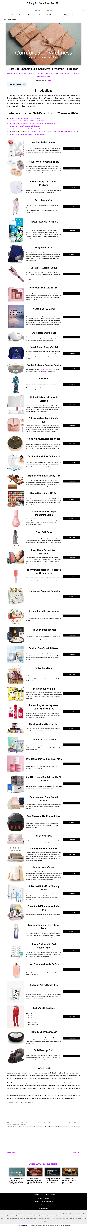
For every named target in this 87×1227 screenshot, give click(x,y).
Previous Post (11, 1152)
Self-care (11, 15)
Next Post (77, 1152)
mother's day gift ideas (56, 73)
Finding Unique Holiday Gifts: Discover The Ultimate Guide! (52, 1180)
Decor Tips (31, 15)
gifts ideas (44, 73)
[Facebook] (36, 10)
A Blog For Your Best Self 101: (43, 3)
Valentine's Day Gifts (43, 76)
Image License (43, 1208)
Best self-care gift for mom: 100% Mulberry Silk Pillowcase (27, 129)
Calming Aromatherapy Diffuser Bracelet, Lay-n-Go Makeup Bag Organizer (54, 131)
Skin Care (21, 15)
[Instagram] (39, 10)
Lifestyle (49, 15)
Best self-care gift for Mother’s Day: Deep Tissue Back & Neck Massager (32, 123)
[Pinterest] (42, 10)
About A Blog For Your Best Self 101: (43, 1195)
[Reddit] (45, 10)
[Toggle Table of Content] (23, 84)
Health (40, 15)
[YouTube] (48, 10)
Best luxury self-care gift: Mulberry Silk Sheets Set (24, 126)
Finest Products (43, 1198)
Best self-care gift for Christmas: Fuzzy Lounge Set (25, 118)
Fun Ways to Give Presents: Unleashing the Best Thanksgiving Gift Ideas (34, 1181)
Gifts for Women (12, 73)
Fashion (58, 15)
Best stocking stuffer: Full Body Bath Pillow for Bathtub (26, 121)
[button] (83, 10)
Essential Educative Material (43, 1201)
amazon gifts (22, 73)
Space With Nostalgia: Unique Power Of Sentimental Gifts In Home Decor (16, 1181)
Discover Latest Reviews (9, 19)
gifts (39, 73)
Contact (43, 1205)
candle (44, 371)
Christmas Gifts (32, 73)
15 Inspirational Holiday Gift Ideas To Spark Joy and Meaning (69, 1181)
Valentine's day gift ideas (72, 73)
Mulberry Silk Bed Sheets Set (43, 848)
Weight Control (68, 15)
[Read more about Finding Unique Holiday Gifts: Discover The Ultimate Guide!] (52, 1172)
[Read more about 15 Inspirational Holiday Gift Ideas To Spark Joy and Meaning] (70, 1172)
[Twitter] (51, 10)
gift (21, 1103)
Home (4, 15)
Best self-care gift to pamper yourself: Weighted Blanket (27, 134)
